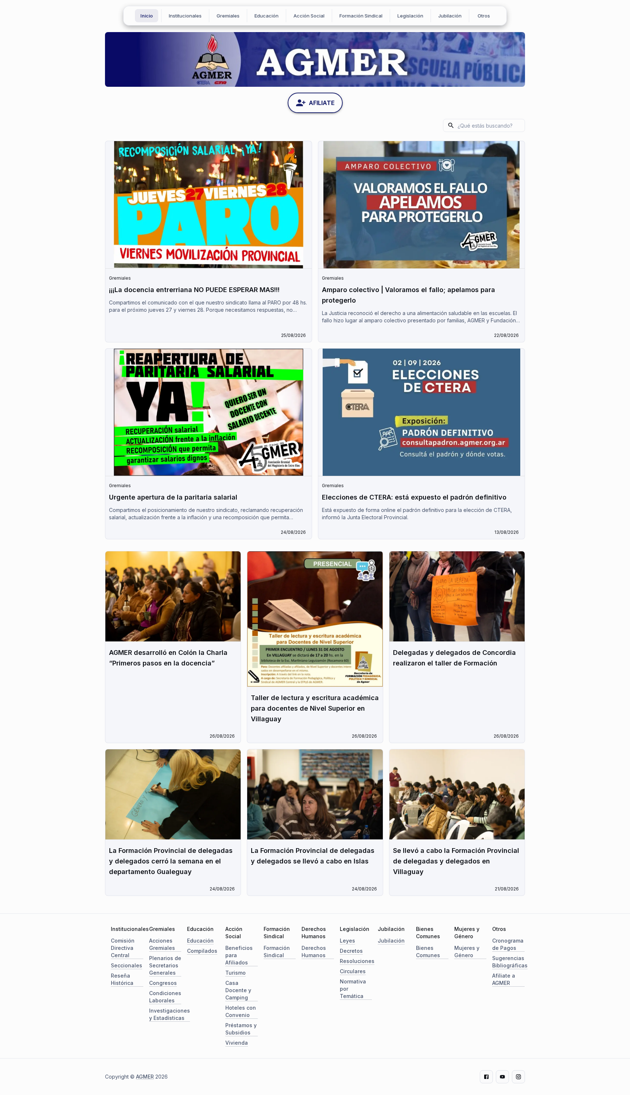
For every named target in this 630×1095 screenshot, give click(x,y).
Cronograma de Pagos (508, 944)
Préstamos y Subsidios (241, 1029)
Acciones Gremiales (162, 944)
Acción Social (308, 16)
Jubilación (450, 16)
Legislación (410, 16)
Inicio (146, 16)
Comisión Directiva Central (123, 947)
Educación (266, 16)
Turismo (235, 973)
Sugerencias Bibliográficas (510, 961)
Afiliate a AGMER (503, 979)
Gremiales (228, 16)
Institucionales (185, 16)
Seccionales (126, 965)
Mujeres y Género (466, 951)
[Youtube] (502, 1076)
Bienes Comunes (428, 951)
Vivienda (236, 1043)
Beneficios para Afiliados (239, 955)
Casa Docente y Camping (238, 990)
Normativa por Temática (353, 988)
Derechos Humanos (314, 951)
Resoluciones (357, 961)
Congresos (163, 983)
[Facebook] (486, 1076)
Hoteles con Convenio (240, 1011)
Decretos (351, 951)
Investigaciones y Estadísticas (169, 1014)
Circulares (353, 971)
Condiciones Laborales (165, 996)
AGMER (145, 1076)
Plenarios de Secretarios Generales (165, 965)
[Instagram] (518, 1076)
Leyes (347, 940)
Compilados (202, 951)
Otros (484, 16)
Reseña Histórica (122, 979)
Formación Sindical (360, 16)
